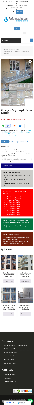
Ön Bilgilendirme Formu (10, 356)
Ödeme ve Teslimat (9, 349)
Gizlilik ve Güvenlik (9, 359)
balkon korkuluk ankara (17, 134)
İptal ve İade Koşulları (10, 363)
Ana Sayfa (6, 49)
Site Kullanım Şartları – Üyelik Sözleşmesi (15, 345)
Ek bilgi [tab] (11, 142)
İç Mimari (12, 49)
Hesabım (19, 11)
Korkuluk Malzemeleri (10, 381)
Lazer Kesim (7, 378)
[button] (31, 40)
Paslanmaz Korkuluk (9, 374)
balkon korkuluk (5, 134)
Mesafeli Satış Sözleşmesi (11, 352)
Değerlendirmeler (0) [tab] (22, 142)
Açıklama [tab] (4, 142)
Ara (24, 33)
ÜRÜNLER (6, 40)
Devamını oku (9, 281)
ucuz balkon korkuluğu (13, 136)
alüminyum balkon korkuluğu (21, 132)
